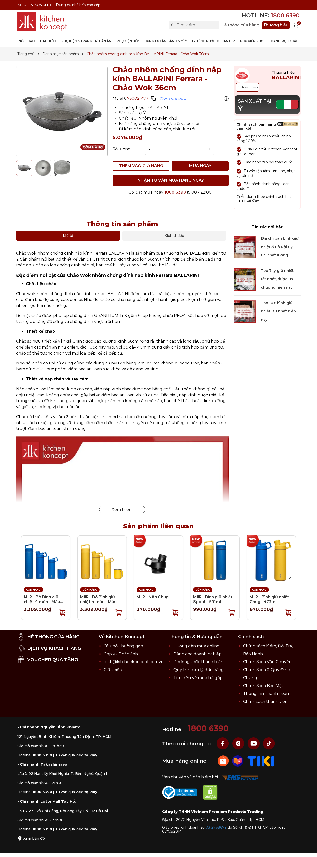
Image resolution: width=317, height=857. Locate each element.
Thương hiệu (275, 25)
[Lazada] (238, 760)
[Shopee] (223, 760)
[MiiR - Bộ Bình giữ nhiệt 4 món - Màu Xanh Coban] (46, 560)
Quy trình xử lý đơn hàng (198, 669)
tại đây (252, 200)
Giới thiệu (113, 669)
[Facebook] (223, 743)
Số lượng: (122, 149)
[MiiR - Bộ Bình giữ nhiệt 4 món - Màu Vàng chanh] (102, 560)
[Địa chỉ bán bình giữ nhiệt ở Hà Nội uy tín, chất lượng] (245, 246)
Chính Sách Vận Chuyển (267, 661)
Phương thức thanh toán (198, 661)
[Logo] (42, 21)
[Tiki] (261, 760)
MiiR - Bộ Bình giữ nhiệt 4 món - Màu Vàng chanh (98, 602)
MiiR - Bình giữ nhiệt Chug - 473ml (269, 599)
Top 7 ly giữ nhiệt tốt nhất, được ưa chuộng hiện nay (277, 279)
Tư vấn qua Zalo (76, 755)
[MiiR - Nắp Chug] (158, 560)
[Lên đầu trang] (308, 848)
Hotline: (271, 15)
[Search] (172, 25)
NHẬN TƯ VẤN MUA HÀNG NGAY (170, 180)
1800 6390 (175, 192)
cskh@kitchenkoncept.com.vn (134, 661)
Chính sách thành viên (265, 701)
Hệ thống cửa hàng (240, 25)
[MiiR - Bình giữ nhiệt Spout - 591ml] (215, 560)
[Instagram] (238, 743)
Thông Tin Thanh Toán (266, 693)
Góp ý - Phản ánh (121, 654)
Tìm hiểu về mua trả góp (198, 677)
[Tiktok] (269, 743)
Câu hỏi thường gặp (123, 646)
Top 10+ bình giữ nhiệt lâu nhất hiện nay (278, 311)
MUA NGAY (200, 166)
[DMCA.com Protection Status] (213, 793)
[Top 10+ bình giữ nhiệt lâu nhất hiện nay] (245, 311)
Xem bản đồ (33, 838)
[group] (62, 111)
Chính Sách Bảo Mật (263, 685)
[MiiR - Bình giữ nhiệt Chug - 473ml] (271, 560)
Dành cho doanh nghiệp (197, 654)
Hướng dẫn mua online (196, 646)
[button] (290, 577)
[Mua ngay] (62, 612)
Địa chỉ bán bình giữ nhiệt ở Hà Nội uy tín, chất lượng (279, 247)
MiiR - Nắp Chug (153, 597)
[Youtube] (254, 743)
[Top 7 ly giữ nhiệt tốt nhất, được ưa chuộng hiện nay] (245, 279)
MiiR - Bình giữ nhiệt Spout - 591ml (212, 599)
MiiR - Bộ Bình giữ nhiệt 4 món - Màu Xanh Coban (42, 602)
